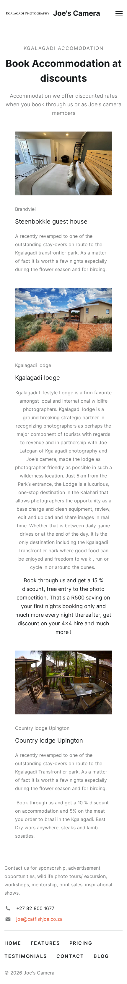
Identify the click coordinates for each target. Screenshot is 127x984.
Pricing (80, 943)
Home (12, 943)
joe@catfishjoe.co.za (39, 919)
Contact (70, 956)
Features (45, 943)
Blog (101, 956)
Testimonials (25, 956)
